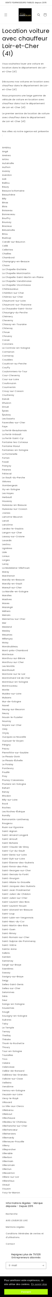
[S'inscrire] (43, 1265)
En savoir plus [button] (39, 1284)
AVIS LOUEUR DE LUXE (17, 1220)
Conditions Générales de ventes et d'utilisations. (25, 1235)
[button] (6, 15)
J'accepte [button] (26, 1292)
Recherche (11, 1213)
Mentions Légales (15, 1227)
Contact (10, 1243)
